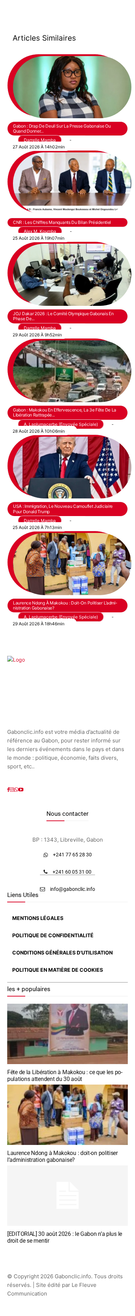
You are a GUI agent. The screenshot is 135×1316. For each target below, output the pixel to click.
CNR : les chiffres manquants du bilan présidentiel (62, 222)
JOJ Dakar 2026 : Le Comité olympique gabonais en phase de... (63, 316)
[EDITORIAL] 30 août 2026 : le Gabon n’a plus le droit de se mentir (64, 1237)
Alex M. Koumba (40, 231)
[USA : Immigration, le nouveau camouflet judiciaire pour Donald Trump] (66, 465)
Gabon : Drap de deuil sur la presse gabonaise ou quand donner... (62, 128)
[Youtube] (20, 789)
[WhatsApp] (16, 789)
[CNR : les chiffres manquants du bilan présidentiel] (66, 181)
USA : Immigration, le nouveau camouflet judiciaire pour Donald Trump (63, 508)
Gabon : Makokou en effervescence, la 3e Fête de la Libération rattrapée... (64, 412)
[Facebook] (8, 789)
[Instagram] (12, 789)
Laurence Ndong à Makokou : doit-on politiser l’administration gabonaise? (65, 605)
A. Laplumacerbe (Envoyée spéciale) (61, 424)
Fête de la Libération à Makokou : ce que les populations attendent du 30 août (64, 1075)
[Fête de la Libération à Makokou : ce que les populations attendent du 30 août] (67, 1034)
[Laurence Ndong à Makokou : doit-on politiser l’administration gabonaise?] (66, 562)
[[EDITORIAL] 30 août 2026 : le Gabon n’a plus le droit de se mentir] (67, 1195)
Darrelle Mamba (40, 140)
